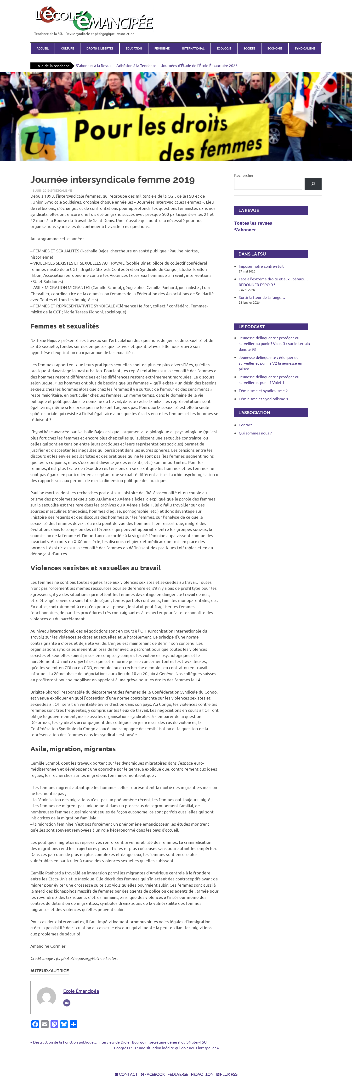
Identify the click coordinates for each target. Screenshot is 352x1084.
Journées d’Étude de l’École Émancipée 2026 (199, 65)
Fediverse (178, 1074)
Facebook (154, 1074)
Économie (274, 48)
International (193, 48)
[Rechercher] (313, 184)
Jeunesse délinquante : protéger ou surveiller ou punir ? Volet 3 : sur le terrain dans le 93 (274, 343)
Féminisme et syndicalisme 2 (263, 390)
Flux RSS (228, 1074)
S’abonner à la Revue (94, 65)
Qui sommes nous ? (255, 432)
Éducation (134, 48)
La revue (246, 210)
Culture (67, 48)
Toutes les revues (253, 223)
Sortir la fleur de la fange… (262, 297)
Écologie (224, 48)
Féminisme (162, 48)
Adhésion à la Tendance (136, 65)
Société (249, 48)
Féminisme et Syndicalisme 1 (263, 398)
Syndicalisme (305, 48)
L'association (252, 412)
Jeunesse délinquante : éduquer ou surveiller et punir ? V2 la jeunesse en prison (270, 363)
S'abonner (245, 230)
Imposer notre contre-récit (261, 266)
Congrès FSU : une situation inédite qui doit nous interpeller (165, 1047)
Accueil (43, 48)
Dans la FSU (250, 253)
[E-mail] (66, 1002)
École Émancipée (81, 991)
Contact (245, 424)
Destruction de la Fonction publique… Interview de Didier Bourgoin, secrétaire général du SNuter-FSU (120, 1042)
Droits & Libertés (99, 48)
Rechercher (244, 175)
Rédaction (202, 1074)
